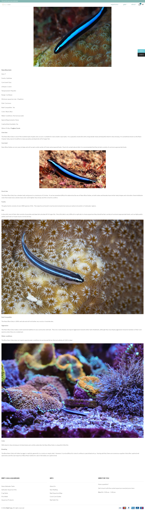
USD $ (140, 51)
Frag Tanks (4, 493)
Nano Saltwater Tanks (8, 486)
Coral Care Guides (55, 496)
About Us (53, 486)
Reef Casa (9, 508)
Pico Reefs (4, 496)
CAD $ (140, 55)
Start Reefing (54, 490)
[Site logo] (7, 4)
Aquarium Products (7, 500)
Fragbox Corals (15, 128)
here (133, 488)
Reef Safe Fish (54, 500)
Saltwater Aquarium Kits (9, 490)
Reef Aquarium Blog (56, 493)
